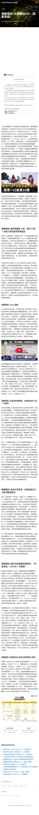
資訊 (3, 786)
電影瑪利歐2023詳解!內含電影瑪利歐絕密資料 (18, 759)
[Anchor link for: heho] (19, 305)
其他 (3, 9)
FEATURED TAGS (6, 782)
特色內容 (15, 786)
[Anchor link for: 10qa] (28, 566)
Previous (10, 730)
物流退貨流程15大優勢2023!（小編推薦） (16, 752)
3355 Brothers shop (9, 2)
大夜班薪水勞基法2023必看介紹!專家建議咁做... (18, 757)
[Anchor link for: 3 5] (26, 231)
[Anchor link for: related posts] (16, 745)
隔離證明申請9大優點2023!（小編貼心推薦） (18, 762)
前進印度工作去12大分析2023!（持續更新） (17, 749)
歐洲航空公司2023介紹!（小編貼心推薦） (16, 772)
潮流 (21, 786)
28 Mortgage (10, 795)
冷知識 (8, 786)
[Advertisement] (19, 47)
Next (29, 730)
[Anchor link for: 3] (36, 657)
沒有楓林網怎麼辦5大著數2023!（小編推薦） (18, 754)
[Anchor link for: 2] (17, 492)
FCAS (3, 795)
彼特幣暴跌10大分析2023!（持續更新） (16, 774)
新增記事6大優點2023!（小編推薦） (15, 764)
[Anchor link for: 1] (10, 403)
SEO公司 (17, 795)
